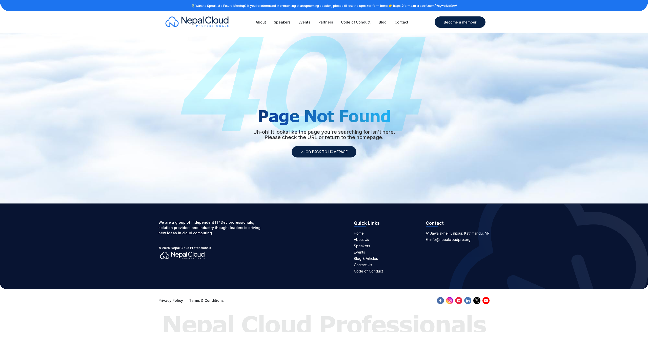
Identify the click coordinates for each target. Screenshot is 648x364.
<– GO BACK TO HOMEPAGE (324, 152)
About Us (361, 239)
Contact (401, 22)
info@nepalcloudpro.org (450, 239)
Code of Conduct (356, 22)
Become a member (460, 22)
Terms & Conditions (206, 300)
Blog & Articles (366, 258)
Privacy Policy (170, 300)
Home (359, 233)
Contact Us (363, 265)
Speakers (282, 22)
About (261, 22)
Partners (325, 22)
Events (304, 22)
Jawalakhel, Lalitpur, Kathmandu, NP (460, 233)
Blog (382, 22)
